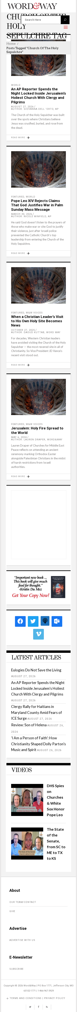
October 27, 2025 (23, 330)
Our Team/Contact (22, 902)
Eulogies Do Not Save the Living (36, 670)
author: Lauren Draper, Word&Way (36, 439)
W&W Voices (34, 312)
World (16, 85)
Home (11, 43)
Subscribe (16, 969)
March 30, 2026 (21, 214)
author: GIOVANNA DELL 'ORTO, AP (35, 109)
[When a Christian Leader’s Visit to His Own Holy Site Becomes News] (38, 285)
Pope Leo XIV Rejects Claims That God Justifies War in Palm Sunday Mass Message (37, 205)
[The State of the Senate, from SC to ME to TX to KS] (27, 858)
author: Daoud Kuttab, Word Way (36, 332)
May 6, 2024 (19, 437)
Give (12, 911)
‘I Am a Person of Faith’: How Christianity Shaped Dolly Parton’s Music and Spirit (38, 744)
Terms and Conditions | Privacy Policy (37, 998)
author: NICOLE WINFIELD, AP (31, 216)
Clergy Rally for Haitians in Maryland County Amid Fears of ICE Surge (36, 712)
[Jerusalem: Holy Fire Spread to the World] (38, 397)
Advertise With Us (22, 940)
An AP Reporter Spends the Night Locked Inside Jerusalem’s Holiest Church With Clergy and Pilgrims (38, 95)
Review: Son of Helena (29, 725)
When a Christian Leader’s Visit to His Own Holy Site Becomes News (37, 321)
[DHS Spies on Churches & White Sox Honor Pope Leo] (27, 814)
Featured (17, 196)
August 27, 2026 (22, 106)
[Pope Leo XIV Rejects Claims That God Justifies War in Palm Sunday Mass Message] (38, 169)
